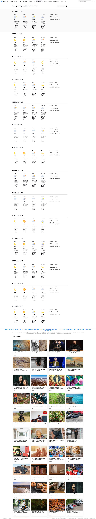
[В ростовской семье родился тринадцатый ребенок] (39, 454)
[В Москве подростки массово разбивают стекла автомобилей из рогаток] (21, 348)
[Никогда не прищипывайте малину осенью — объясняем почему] (57, 419)
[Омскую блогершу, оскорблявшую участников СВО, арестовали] (39, 419)
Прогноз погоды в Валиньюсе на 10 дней (67, 329)
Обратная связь (80, 518)
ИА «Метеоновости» (91, 518)
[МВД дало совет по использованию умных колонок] (57, 472)
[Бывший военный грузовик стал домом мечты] (21, 472)
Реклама (9, 518)
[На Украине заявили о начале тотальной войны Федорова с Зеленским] (74, 348)
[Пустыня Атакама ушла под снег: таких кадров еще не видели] (39, 383)
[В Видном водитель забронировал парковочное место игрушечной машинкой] (74, 507)
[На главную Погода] (5, 1)
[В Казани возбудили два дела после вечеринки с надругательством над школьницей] (39, 365)
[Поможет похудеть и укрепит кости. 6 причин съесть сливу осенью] (74, 383)
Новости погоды (80, 329)
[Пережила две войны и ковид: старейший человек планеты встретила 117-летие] (39, 436)
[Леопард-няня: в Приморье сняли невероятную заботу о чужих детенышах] (57, 401)
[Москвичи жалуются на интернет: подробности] (57, 490)
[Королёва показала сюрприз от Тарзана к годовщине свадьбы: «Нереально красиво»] (21, 383)
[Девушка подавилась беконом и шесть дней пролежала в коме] (21, 436)
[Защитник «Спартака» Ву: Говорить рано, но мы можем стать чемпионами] (74, 472)
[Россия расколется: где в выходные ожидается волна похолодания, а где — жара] (21, 419)
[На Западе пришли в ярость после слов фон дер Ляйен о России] (57, 365)
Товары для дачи (48, 330)
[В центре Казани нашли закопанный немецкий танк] (39, 348)
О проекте (53, 518)
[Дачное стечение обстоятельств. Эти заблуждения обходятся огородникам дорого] (21, 401)
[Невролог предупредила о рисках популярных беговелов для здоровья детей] (21, 507)
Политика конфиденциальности (61, 518)
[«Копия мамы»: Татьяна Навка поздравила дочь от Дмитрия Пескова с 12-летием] (74, 490)
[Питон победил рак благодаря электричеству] (57, 507)
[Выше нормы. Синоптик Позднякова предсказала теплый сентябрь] (57, 454)
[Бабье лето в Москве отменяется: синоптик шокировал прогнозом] (74, 436)
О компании (5, 518)
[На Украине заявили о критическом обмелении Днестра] (21, 490)
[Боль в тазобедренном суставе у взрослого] (57, 436)
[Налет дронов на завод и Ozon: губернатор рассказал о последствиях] (21, 454)
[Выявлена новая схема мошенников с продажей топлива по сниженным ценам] (39, 401)
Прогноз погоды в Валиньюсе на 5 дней (31, 329)
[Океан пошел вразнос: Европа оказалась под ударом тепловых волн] (74, 401)
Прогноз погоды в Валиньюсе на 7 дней (49, 329)
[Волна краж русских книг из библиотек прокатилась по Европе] (39, 472)
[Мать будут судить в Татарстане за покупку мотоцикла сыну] (74, 419)
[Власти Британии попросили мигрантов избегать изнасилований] (74, 365)
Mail (1, 518)
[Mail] (1, 1)
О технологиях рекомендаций (72, 518)
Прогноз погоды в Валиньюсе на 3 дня (13, 329)
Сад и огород (88, 329)
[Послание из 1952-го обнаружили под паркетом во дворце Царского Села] (21, 365)
